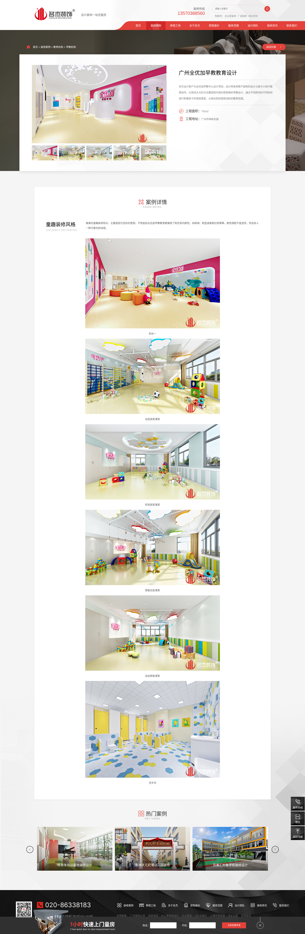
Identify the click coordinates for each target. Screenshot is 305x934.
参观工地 (175, 25)
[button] (29, 849)
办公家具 (187, 915)
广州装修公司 (137, 915)
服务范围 (233, 25)
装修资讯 (272, 25)
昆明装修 (246, 915)
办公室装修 (230, 15)
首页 (138, 25)
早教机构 (71, 46)
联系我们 (291, 25)
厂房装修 (242, 15)
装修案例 (156, 25)
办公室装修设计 (170, 915)
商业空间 (253, 15)
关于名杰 (194, 25)
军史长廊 (233, 915)
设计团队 (253, 25)
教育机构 (58, 46)
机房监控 (153, 915)
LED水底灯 (201, 915)
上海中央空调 (217, 915)
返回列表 (271, 46)
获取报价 (214, 25)
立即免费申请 (234, 925)
